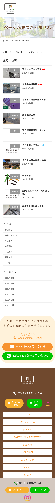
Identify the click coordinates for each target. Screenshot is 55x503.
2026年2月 (9, 289)
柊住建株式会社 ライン (34, 129)
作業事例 (8, 241)
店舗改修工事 (28, 114)
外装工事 (8, 252)
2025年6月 (9, 294)
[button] (17, 490)
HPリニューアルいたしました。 (35, 192)
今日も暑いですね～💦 (33, 145)
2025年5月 (9, 300)
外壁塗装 (8, 246)
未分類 (7, 263)
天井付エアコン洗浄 (34, 69)
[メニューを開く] (48, 4)
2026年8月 (9, 278)
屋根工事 (8, 257)
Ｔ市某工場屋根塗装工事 (34, 99)
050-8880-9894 (30, 483)
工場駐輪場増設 (32, 84)
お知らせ (8, 230)
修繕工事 (26, 175)
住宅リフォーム (11, 235)
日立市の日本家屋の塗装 (34, 160)
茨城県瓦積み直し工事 (33, 205)
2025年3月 (9, 305)
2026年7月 (9, 283)
